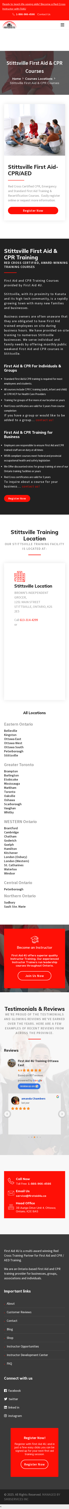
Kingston (10, 735)
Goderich (10, 840)
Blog (10, 1329)
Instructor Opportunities (23, 1346)
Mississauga (12, 783)
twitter (12, 1399)
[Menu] (62, 24)
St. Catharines (14, 865)
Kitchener (11, 853)
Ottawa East (12, 739)
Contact (12, 1321)
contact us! (45, 420)
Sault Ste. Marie (15, 906)
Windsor (9, 873)
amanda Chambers (33, 1098)
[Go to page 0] (28, 1137)
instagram (14, 1416)
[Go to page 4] (40, 1137)
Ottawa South (14, 747)
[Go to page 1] (31, 1137)
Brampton (11, 771)
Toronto (9, 792)
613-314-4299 (29, 620)
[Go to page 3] (37, 1137)
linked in (13, 1407)
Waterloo (10, 869)
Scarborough (13, 804)
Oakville (9, 796)
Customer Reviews (19, 1312)
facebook (14, 1391)
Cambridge (11, 832)
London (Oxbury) (15, 857)
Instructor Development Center (27, 1355)
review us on (27, 1086)
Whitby (9, 812)
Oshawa (9, 800)
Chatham (10, 836)
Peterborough (13, 751)
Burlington (11, 775)
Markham (10, 788)
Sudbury (9, 902)
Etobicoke (11, 779)
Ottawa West (13, 743)
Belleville (10, 731)
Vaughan (10, 808)
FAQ (9, 1363)
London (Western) (16, 861)
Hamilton (10, 849)
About (11, 1303)
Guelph (9, 844)
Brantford (11, 828)
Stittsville (11, 755)
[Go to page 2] (34, 1137)
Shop (10, 1338)
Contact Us (43, 14)
